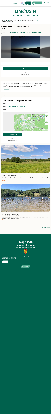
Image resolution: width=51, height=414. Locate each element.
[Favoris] (48, 3)
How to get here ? (25, 266)
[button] (44, 3)
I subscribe (5, 262)
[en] (22, 3)
